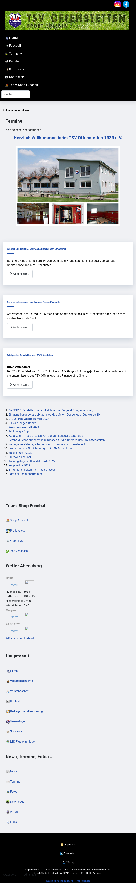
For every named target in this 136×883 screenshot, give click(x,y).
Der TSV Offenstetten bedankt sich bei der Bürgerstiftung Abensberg (50, 410)
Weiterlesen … (21, 273)
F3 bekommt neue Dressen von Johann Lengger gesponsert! (45, 435)
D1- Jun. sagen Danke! (22, 423)
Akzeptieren (10, 874)
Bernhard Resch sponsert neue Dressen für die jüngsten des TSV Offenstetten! (57, 440)
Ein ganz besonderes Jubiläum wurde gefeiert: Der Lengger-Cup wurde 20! (54, 414)
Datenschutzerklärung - (61, 880)
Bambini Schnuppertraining (25, 474)
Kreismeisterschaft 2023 (23, 427)
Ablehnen (30, 874)
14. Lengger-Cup (18, 431)
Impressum (83, 880)
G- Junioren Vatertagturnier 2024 (28, 418)
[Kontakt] (22, 77)
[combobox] (15, 94)
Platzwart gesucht (19, 457)
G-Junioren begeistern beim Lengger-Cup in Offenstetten (34, 302)
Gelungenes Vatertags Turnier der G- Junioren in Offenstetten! (46, 444)
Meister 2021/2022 (20, 452)
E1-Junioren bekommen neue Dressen (32, 469)
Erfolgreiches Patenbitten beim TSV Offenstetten (30, 355)
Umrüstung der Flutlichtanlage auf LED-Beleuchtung (40, 448)
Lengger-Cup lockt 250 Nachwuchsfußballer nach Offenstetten (36, 249)
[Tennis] (20, 53)
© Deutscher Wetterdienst (20, 638)
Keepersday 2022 (19, 465)
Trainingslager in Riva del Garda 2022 (31, 461)
